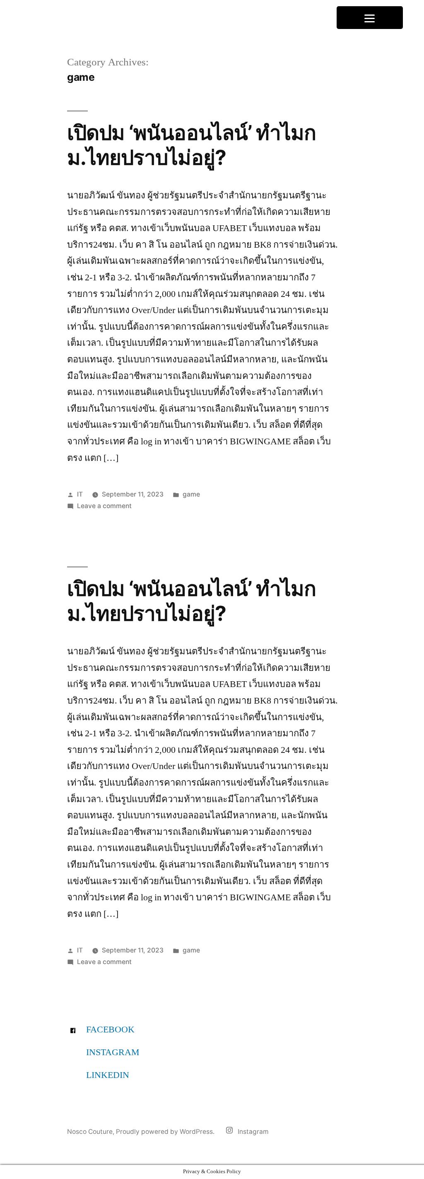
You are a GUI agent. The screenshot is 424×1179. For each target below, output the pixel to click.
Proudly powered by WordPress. (166, 1132)
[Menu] (370, 17)
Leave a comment (104, 506)
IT (80, 494)
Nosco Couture (90, 1132)
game (191, 494)
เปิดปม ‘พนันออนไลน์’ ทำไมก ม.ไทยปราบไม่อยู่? (191, 144)
